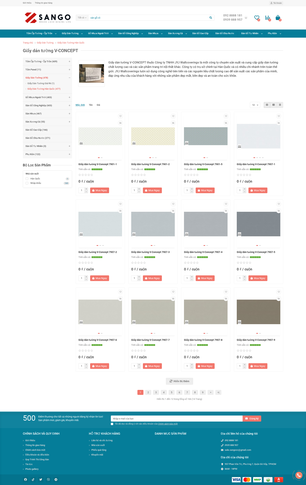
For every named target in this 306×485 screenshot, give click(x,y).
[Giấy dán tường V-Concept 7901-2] (153, 136)
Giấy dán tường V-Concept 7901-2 (150, 164)
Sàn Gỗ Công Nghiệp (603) (39, 105)
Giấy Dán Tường (70, 33)
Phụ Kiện (272, 33)
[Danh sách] (273, 105)
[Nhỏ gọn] (280, 105)
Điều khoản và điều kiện (37, 454)
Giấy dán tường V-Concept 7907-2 (97, 252)
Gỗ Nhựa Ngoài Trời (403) (39, 97)
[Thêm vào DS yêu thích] (120, 116)
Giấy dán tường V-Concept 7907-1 (256, 164)
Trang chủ (28, 42)
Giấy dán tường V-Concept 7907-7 (150, 339)
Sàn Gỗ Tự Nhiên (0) (36, 146)
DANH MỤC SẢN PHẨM (170, 433)
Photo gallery (31, 469)
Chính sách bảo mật (35, 450)
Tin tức (29, 464)
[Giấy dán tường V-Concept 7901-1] (100, 136)
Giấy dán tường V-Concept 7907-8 (203, 339)
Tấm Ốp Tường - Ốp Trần (39, 33)
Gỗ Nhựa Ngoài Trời (98, 33)
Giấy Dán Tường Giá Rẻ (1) (41, 83)
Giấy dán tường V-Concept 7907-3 (150, 252)
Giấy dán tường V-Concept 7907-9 (256, 339)
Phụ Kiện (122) (33, 154)
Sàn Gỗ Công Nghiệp (128, 33)
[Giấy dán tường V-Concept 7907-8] (206, 312)
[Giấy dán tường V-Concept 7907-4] (206, 224)
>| (218, 392)
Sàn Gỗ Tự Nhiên (249, 33)
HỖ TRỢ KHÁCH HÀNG (104, 433)
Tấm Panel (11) (33, 69)
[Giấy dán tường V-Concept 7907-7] (153, 312)
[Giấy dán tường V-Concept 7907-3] (153, 224)
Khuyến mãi (97, 454)
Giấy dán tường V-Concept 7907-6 (97, 339)
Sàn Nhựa (153, 33)
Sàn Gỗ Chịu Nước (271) (38, 138)
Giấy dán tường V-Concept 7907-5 (256, 252)
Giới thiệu (27, 3)
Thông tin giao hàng (43, 3)
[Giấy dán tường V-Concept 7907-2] (100, 224)
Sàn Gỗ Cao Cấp (200, 33)
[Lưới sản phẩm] (267, 105)
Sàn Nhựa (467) (34, 113)
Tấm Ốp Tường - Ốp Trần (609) (41, 61)
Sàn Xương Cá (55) (35, 121)
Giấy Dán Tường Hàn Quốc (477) (44, 88)
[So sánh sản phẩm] (120, 122)
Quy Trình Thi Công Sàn (37, 459)
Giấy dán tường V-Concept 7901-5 (203, 164)
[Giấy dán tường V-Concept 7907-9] (258, 312)
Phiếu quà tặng (98, 450)
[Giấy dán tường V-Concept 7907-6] (100, 312)
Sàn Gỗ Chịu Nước (224, 33)
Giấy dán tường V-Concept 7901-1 (97, 164)
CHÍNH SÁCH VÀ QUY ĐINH (41, 433)
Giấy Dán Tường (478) (37, 77)
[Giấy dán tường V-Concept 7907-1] (258, 136)
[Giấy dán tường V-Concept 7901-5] (206, 136)
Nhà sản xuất (98, 445)
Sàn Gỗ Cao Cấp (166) (37, 129)
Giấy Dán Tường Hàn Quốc (70, 42)
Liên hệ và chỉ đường (101, 440)
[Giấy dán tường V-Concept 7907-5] (258, 224)
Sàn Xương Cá (175, 33)
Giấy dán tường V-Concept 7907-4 (203, 252)
